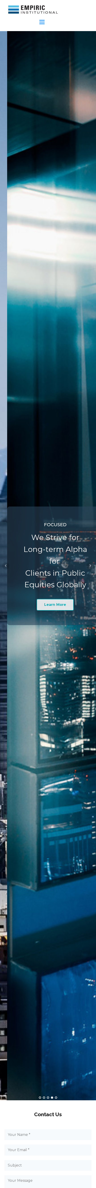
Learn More (48, 605)
